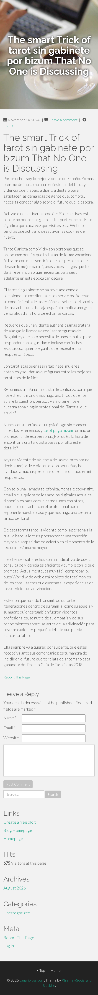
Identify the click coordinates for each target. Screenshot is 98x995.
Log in (8, 945)
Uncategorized (16, 912)
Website (11, 737)
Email (9, 727)
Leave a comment (63, 120)
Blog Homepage (17, 830)
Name (9, 717)
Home (8, 125)
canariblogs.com (31, 980)
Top (42, 970)
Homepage (13, 838)
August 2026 (14, 887)
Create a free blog (19, 822)
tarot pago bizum (58, 430)
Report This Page (16, 677)
